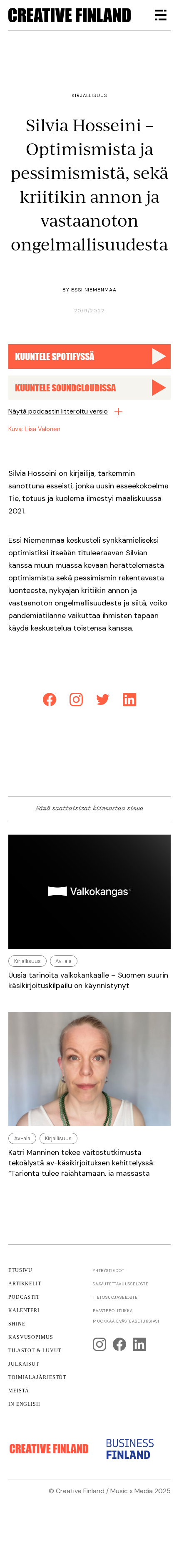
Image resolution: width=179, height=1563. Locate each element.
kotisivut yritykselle (73, 1501)
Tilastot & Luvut (34, 1351)
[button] (161, 15)
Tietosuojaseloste (115, 1297)
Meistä (18, 1391)
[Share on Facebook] (49, 701)
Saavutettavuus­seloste (121, 1284)
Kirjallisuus (89, 95)
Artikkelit (24, 1284)
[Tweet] (102, 701)
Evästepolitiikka (113, 1310)
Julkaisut (23, 1364)
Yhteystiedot (108, 1270)
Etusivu (20, 1270)
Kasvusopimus (30, 1337)
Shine (16, 1324)
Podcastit (24, 1297)
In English (24, 1404)
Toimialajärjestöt (37, 1377)
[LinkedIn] (129, 701)
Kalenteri (24, 1310)
